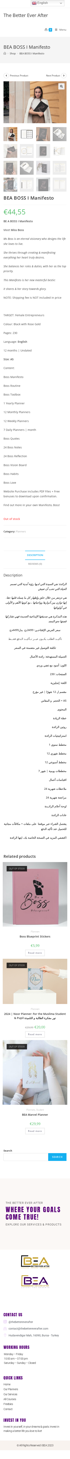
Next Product (53, 75)
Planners (21, 531)
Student (40, 1109)
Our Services (10, 1394)
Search (8, 1150)
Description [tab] (35, 555)
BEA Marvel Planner (35, 1114)
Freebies (8, 1404)
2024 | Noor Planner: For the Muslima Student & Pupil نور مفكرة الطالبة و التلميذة (35, 1016)
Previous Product (19, 75)
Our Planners (11, 1389)
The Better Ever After (26, 15)
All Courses (10, 1399)
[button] (61, 86)
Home (7, 1384)
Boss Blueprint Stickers (35, 936)
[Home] (5, 53)
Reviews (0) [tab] (35, 564)
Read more (35, 952)
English (42, 2)
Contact (8, 1409)
